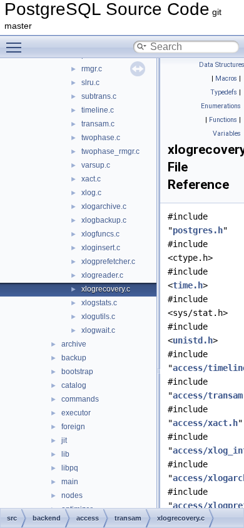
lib (65, 454)
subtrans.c (98, 96)
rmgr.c (91, 68)
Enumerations (221, 106)
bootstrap (77, 371)
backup (73, 357)
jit (64, 440)
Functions (223, 120)
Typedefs (223, 92)
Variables (227, 133)
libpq (69, 468)
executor (76, 413)
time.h (188, 285)
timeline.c (97, 110)
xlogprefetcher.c (108, 261)
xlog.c (91, 192)
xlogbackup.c (103, 220)
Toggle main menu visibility (16, 47)
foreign (73, 426)
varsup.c (95, 165)
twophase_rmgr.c (110, 151)
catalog (73, 385)
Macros (226, 78)
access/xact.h (205, 423)
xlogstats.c (99, 302)
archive (73, 344)
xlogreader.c (102, 275)
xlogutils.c (98, 316)
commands (80, 399)
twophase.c (100, 137)
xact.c (91, 179)
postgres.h (198, 230)
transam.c (97, 123)
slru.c (90, 82)
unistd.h (193, 340)
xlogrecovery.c (105, 289)
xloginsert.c (100, 247)
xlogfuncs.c (100, 234)
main (69, 481)
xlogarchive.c (103, 206)
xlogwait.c (98, 330)
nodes (72, 495)
